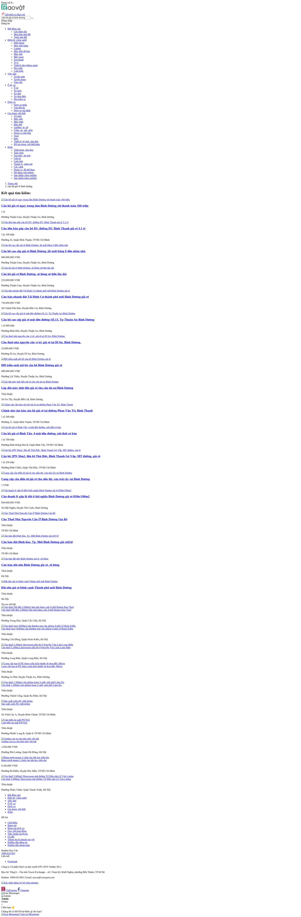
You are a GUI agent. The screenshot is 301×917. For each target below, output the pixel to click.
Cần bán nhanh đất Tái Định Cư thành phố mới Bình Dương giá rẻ (45, 296)
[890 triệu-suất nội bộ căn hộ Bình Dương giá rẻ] (26, 359)
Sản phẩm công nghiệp (25, 175)
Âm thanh (19, 59)
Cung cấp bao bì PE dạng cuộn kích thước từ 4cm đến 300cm (31, 666)
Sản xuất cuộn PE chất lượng (15, 704)
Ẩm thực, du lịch (22, 155)
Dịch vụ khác (20, 105)
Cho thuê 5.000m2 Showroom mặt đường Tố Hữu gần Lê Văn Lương (36, 779)
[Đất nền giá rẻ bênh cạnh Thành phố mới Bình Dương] (29, 581)
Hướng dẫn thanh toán (19, 845)
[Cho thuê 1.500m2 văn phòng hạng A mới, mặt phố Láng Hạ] (32, 682)
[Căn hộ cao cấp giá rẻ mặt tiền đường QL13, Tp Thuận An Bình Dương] (38, 313)
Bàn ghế (18, 124)
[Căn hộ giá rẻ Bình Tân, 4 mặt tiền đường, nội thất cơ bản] (31, 427)
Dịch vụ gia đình (22, 110)
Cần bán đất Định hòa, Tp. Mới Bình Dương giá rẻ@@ (37, 542)
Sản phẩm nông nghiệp (25, 178)
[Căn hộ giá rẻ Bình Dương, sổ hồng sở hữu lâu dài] (27, 268)
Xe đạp (17, 93)
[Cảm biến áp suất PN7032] (15, 720)
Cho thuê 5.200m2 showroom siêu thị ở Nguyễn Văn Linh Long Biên (36, 647)
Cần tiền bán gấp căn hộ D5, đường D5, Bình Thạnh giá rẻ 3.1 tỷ (43, 228)
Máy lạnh (18, 121)
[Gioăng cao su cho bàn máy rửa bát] (20, 738)
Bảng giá (12, 825)
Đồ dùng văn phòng (24, 172)
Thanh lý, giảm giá (23, 164)
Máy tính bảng (21, 45)
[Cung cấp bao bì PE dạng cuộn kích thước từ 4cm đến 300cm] (33, 663)
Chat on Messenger (29, 914)
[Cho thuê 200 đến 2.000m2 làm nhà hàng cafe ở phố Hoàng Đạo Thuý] (37, 607)
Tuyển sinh (19, 76)
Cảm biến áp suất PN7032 (14, 722)
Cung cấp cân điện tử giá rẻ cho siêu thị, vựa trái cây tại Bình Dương (45, 479)
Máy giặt (18, 119)
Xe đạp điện (20, 96)
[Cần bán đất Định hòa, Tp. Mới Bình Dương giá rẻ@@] (30, 536)
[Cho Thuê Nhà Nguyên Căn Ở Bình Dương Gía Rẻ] (28, 513)
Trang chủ (13, 183)
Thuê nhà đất (20, 37)
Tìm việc (18, 82)
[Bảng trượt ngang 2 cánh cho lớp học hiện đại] (25, 757)
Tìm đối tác (19, 107)
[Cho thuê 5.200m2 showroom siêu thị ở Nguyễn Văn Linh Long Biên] (37, 644)
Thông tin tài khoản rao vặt (21, 839)
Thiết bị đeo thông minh (26, 65)
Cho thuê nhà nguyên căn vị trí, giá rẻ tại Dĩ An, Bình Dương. (41, 342)
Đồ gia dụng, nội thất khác (27, 144)
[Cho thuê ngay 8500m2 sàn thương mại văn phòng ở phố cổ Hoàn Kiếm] (38, 626)
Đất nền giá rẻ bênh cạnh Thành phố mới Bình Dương (36, 587)
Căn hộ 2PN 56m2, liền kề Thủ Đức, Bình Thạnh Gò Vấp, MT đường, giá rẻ (50, 456)
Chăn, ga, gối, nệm (23, 130)
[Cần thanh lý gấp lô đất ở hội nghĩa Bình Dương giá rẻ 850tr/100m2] (36, 490)
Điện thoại (19, 43)
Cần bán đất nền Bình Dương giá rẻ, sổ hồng (30, 564)
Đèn (16, 138)
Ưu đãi (11, 836)
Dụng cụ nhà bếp (22, 133)
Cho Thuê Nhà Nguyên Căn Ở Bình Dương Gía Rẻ (34, 519)
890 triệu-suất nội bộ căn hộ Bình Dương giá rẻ (31, 365)
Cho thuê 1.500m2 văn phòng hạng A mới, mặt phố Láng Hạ (31, 685)
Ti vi (16, 62)
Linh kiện (18, 71)
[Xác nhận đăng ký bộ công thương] (19, 882)
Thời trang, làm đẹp (23, 150)
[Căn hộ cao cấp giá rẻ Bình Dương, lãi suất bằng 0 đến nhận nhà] (34, 245)
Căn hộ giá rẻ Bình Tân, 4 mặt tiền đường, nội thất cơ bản (39, 433)
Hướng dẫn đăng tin (17, 842)
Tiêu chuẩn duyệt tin (18, 834)
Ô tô (16, 88)
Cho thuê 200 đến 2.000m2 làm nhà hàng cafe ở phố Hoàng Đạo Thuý (36, 610)
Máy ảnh (18, 54)
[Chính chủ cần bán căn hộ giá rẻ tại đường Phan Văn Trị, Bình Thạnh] (37, 404)
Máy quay (19, 57)
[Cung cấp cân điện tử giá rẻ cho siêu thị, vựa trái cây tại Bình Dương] (36, 473)
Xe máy (18, 90)
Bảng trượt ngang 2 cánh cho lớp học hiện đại (24, 760)
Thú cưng (19, 152)
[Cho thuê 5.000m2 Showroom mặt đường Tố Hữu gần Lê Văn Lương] (37, 776)
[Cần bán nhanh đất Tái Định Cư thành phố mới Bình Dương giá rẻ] (35, 290)
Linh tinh (18, 161)
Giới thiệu (12, 822)
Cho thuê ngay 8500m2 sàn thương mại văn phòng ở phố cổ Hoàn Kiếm (37, 628)
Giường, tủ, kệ (21, 127)
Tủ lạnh (17, 116)
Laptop (17, 48)
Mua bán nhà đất (22, 34)
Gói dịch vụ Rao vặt (15, 14)
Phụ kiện (18, 68)
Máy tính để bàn (22, 51)
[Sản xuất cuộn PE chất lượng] (17, 701)
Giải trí (17, 158)
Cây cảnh (18, 167)
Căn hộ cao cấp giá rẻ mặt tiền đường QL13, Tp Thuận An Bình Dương (47, 319)
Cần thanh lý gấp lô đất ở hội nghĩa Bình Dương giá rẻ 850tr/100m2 (45, 496)
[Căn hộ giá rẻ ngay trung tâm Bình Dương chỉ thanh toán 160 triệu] (35, 199)
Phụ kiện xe (20, 99)
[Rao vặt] (13, 10)
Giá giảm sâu (20, 31)
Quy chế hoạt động (17, 831)
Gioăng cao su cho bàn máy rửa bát (18, 741)
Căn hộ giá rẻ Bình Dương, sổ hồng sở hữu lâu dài (33, 274)
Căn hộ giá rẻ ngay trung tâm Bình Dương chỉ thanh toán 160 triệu (44, 205)
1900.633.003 (8, 853)
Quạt (16, 136)
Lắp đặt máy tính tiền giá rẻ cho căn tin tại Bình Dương (37, 388)
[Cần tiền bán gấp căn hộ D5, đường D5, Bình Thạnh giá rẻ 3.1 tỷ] (35, 222)
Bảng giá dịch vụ (16, 828)
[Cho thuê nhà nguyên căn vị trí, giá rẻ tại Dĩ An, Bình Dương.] (33, 336)
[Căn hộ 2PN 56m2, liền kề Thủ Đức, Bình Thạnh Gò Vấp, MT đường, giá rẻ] (41, 450)
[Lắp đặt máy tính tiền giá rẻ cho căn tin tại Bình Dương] (29, 381)
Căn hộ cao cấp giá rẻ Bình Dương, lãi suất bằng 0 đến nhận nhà (43, 251)
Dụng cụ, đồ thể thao (24, 169)
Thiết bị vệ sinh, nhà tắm (26, 141)
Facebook (12, 861)
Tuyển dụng (20, 79)
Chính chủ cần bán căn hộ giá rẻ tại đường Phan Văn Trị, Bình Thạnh (47, 410)
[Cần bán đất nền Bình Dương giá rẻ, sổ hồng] (24, 558)
